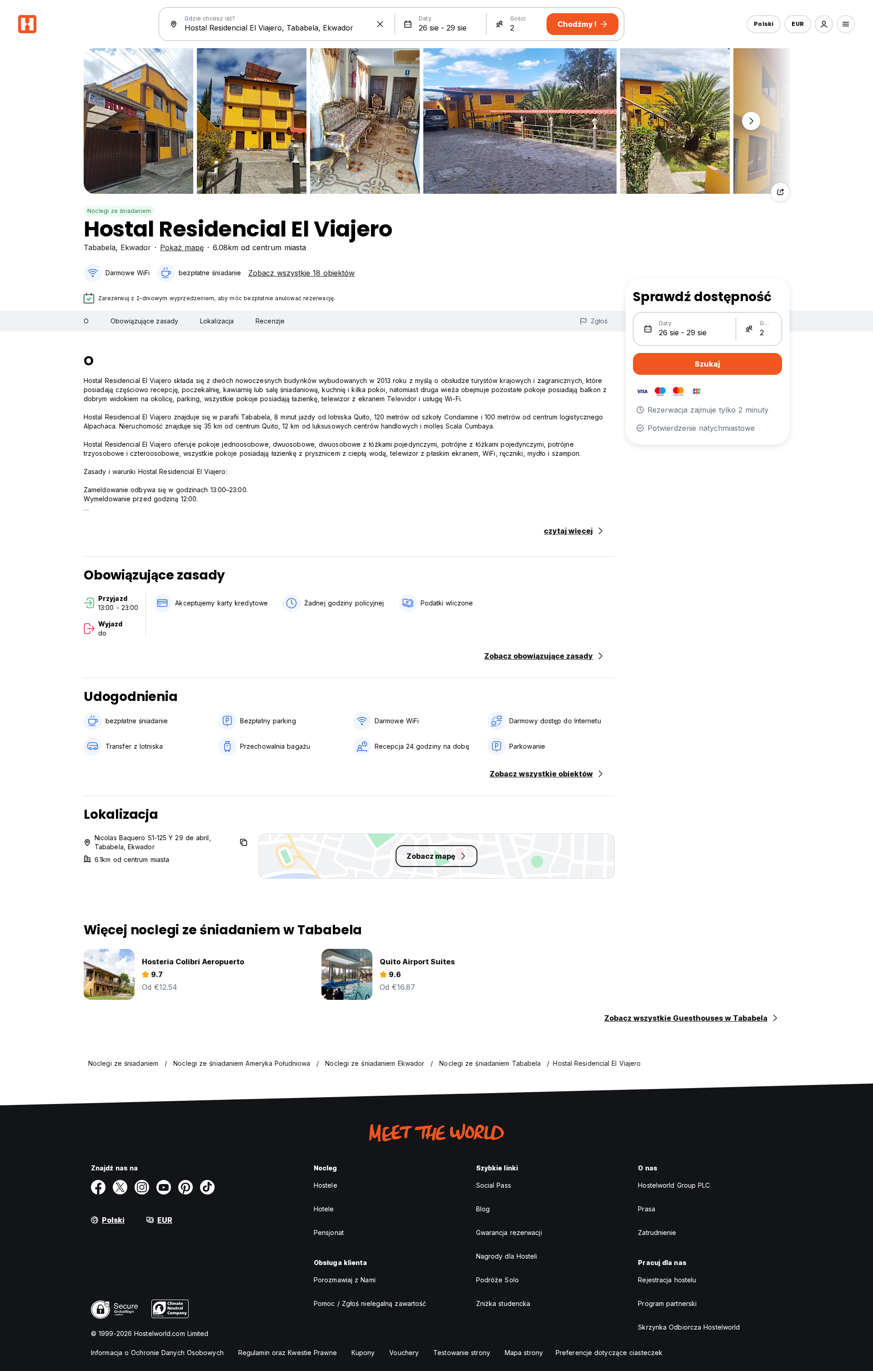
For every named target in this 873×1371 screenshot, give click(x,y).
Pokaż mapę (182, 247)
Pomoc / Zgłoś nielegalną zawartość (370, 1303)
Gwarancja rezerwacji (509, 1232)
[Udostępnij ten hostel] (780, 192)
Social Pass (493, 1185)
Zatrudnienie (657, 1232)
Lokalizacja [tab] (217, 321)
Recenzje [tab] (270, 321)
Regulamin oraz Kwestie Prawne (287, 1352)
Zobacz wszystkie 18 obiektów (301, 272)
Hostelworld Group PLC (674, 1185)
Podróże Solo (497, 1280)
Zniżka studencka (503, 1303)
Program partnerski (667, 1303)
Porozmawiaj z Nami (345, 1280)
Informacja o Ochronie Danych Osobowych (157, 1352)
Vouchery (404, 1352)
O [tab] (86, 321)
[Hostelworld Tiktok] (207, 1187)
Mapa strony (524, 1352)
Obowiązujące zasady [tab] (144, 321)
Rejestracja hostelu (667, 1280)
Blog (483, 1209)
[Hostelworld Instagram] (142, 1187)
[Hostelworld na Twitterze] (120, 1187)
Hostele (325, 1185)
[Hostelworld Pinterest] (185, 1187)
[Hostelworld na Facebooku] (98, 1187)
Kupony (363, 1352)
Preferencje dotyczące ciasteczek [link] (609, 1352)
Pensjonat (329, 1232)
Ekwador (135, 247)
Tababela (99, 247)
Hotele (324, 1209)
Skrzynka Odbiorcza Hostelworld (689, 1327)
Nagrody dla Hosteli (506, 1256)
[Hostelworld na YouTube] (163, 1187)
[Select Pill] (824, 24)
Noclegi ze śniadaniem (119, 210)
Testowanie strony (461, 1352)
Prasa (646, 1209)
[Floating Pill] (751, 121)
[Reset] (380, 24)
